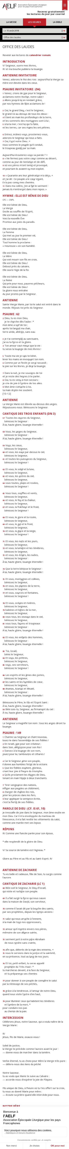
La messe (11, 22)
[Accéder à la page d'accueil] (9, 6)
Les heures (34, 22)
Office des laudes (33, 37)
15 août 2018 (33, 30)
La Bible (57, 22)
